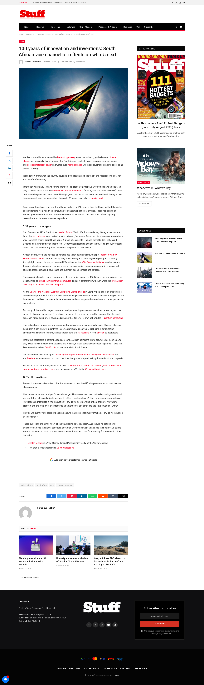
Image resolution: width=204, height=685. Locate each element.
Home (21, 34)
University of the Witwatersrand (67, 190)
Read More (144, 204)
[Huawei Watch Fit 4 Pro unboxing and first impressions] (144, 287)
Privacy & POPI (92, 668)
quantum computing (113, 318)
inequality (61, 157)
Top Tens (55, 27)
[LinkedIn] (9, 168)
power (49, 165)
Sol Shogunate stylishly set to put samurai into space (168, 240)
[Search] (176, 27)
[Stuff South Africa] (32, 14)
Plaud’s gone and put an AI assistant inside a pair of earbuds (32, 561)
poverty (71, 157)
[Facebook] (9, 153)
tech (52, 485)
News (27, 27)
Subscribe (149, 27)
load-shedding (26, 485)
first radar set (39, 236)
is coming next (96, 198)
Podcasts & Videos (108, 27)
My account (142, 668)
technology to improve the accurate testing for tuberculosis (84, 354)
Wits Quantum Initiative (93, 262)
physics (100, 332)
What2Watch (143, 182)
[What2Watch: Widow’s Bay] (161, 166)
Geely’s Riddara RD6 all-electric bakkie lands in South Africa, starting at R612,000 (64, 3)
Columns (71, 27)
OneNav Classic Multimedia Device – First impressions (167, 270)
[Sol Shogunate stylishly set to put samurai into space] (144, 242)
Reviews (40, 27)
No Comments (66, 62)
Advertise (126, 668)
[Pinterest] (9, 175)
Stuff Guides (86, 27)
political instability (36, 165)
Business (128, 27)
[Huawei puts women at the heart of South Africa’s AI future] (73, 545)
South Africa (41, 485)
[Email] (9, 183)
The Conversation (34, 62)
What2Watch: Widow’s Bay (154, 188)
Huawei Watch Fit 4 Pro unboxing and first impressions (169, 285)
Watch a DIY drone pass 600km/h (170, 254)
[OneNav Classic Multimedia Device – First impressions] (144, 272)
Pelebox (31, 358)
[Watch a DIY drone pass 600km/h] (144, 257)
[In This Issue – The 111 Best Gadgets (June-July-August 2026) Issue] (161, 87)
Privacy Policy (157, 634)
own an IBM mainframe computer (55, 281)
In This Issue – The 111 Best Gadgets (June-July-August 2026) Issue (161, 125)
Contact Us (110, 668)
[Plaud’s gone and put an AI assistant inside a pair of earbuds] (36, 545)
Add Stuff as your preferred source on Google (75, 460)
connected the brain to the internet (85, 365)
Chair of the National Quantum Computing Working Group (57, 292)
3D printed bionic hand (95, 369)
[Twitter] (9, 161)
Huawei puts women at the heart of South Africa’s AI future (73, 560)
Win (138, 27)
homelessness (75, 165)
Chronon (115, 675)
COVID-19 (50, 347)
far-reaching (83, 332)
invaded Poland (65, 232)
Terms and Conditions (68, 668)
